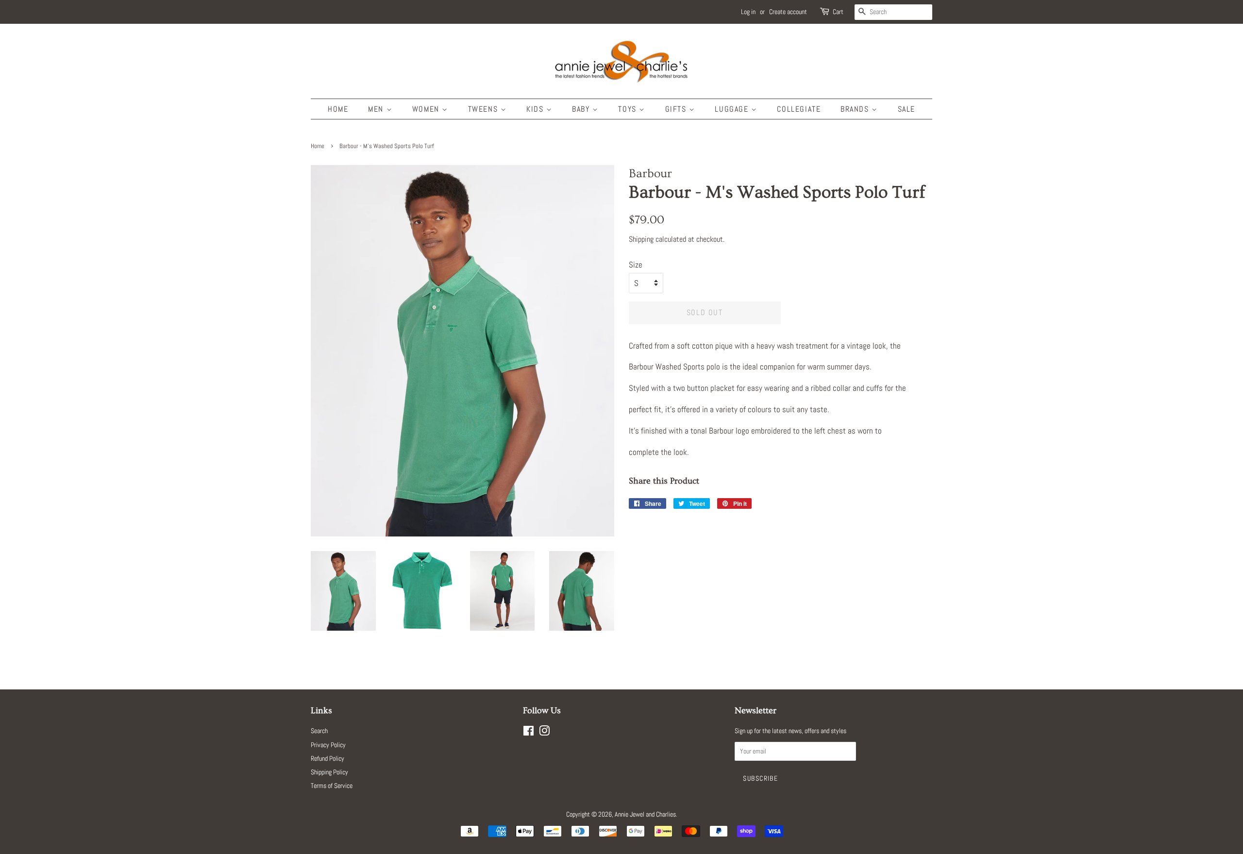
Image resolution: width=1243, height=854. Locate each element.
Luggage (733, 109)
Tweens (484, 109)
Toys (628, 109)
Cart (838, 11)
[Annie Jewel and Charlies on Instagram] (544, 732)
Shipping (641, 239)
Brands (856, 109)
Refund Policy (327, 758)
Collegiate (799, 109)
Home (338, 109)
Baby (582, 109)
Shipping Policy (329, 772)
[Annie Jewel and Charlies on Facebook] (528, 732)
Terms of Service (332, 785)
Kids (536, 109)
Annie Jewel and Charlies (645, 814)
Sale (906, 109)
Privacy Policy (328, 744)
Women (427, 109)
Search (319, 730)
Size (635, 264)
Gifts (677, 109)
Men (377, 109)
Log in (748, 11)
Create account (788, 11)
